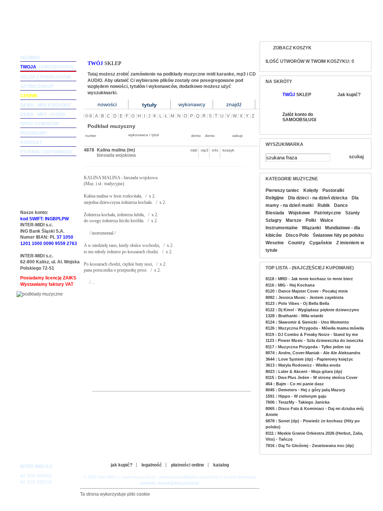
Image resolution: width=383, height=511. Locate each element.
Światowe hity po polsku (338, 235)
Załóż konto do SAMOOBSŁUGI (298, 117)
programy (33, 133)
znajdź (234, 104)
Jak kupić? (349, 94)
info (215, 150)
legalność (151, 465)
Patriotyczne (327, 212)
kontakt (31, 142)
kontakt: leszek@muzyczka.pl (169, 483)
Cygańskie (320, 242)
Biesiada (275, 212)
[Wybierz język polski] (355, 29)
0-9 (88, 116)
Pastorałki (333, 190)
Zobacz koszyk (292, 48)
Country (296, 242)
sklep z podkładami (45, 77)
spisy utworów (39, 123)
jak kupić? (121, 465)
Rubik (324, 205)
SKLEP (296, 94)
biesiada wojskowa (116, 155)
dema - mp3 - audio (42, 114)
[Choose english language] (340, 29)
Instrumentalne (282, 227)
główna (30, 57)
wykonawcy (191, 104)
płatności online (187, 465)
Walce (326, 220)
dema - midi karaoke (45, 105)
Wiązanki (311, 227)
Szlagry (274, 220)
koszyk (226, 150)
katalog (221, 465)
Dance (341, 205)
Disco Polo (297, 235)
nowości (107, 104)
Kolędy (310, 190)
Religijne (275, 198)
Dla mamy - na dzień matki (312, 201)
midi (193, 150)
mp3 (204, 150)
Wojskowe (299, 212)
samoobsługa (46, 67)
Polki (311, 220)
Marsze (293, 220)
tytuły (149, 105)
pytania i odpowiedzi (45, 151)
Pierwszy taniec (282, 190)
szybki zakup (36, 86)
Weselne (275, 242)
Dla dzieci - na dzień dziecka (317, 198)
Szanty (352, 212)
